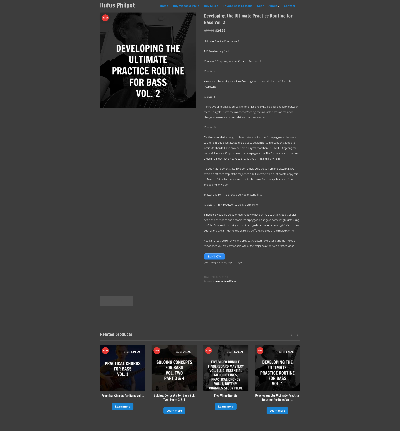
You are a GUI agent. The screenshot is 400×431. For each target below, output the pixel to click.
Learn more (122, 406)
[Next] (297, 335)
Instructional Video (226, 281)
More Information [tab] (116, 301)
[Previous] (292, 335)
